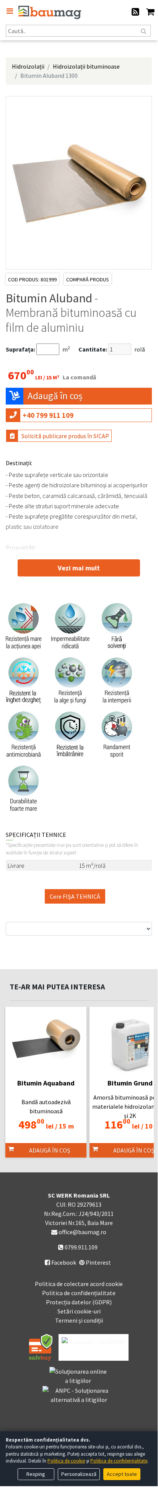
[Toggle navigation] (9, 11)
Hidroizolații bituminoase (86, 66)
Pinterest (98, 1262)
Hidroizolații (28, 66)
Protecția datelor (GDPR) (79, 1302)
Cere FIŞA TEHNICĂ (75, 896)
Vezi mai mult (79, 568)
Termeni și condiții (79, 1320)
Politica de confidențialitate (79, 1293)
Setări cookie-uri (79, 1311)
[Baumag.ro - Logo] (49, 12)
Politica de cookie (66, 1461)
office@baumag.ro (82, 1232)
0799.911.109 (81, 1247)
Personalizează (78, 1474)
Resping (35, 1474)
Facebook (60, 1262)
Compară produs (87, 279)
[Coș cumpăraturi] (150, 12)
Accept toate (122, 1474)
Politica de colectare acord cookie (79, 1284)
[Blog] (135, 12)
